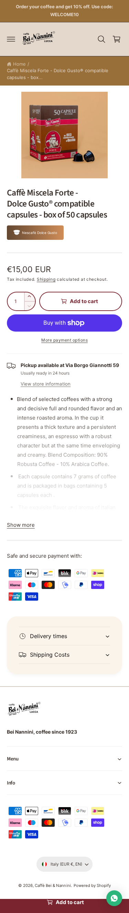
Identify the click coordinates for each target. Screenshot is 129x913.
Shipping (46, 279)
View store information (46, 384)
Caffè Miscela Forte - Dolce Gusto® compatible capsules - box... (57, 74)
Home (19, 64)
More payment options (64, 340)
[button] (11, 39)
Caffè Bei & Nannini (53, 885)
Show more (21, 525)
